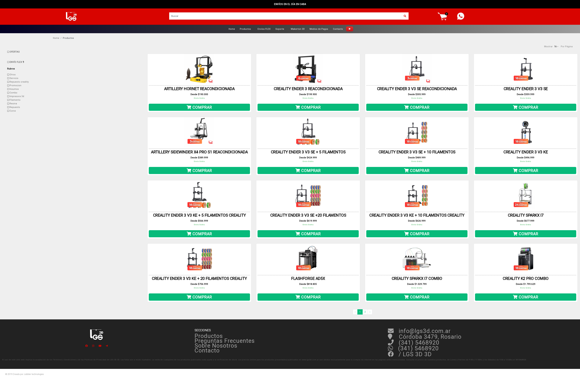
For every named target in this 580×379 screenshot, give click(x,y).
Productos (245, 29)
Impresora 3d (16, 96)
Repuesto (14, 107)
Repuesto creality (19, 82)
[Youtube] (100, 346)
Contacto (338, 29)
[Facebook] (86, 346)
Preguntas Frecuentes (225, 340)
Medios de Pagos (319, 29)
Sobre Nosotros (216, 345)
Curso (12, 111)
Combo (13, 92)
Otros (12, 74)
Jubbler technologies (34, 374)
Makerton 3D (298, 29)
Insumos (14, 89)
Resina (13, 103)
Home (232, 29)
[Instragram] (93, 346)
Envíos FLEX (264, 29)
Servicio (13, 78)
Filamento (15, 100)
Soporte (280, 29)
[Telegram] (106, 346)
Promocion (15, 85)
